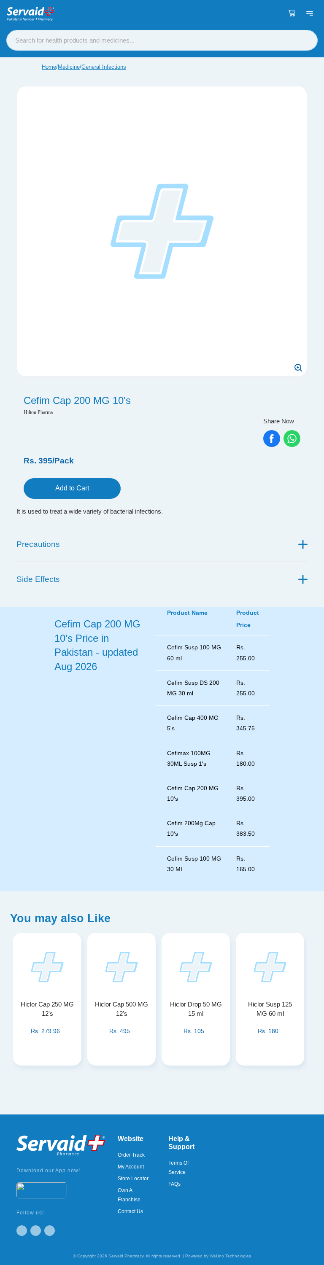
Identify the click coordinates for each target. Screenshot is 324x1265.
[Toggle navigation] (309, 13)
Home (49, 67)
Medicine (69, 67)
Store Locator (133, 1179)
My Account (131, 1167)
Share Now (278, 421)
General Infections (103, 67)
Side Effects (38, 579)
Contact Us (130, 1211)
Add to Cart (72, 488)
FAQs (174, 1184)
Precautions (38, 544)
